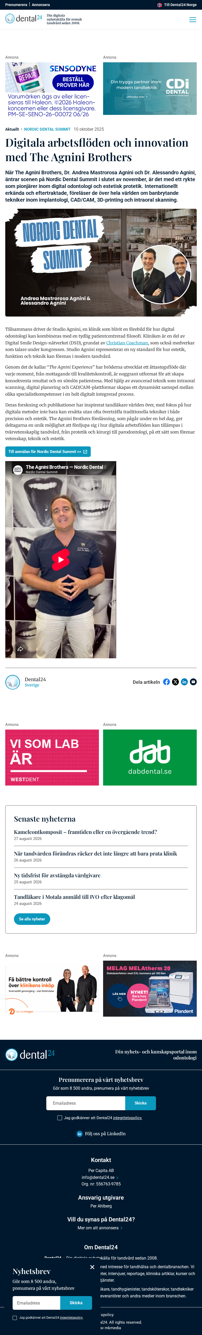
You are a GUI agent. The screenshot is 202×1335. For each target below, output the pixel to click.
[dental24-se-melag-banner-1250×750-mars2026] (150, 989)
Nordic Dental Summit (47, 129)
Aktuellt (12, 129)
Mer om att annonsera (98, 1227)
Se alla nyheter (32, 919)
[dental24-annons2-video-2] (150, 88)
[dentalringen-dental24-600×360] (52, 989)
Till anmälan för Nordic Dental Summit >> (44, 451)
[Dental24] (52, 758)
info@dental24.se (98, 1177)
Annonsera (41, 5)
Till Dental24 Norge (180, 5)
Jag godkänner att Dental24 (103, 1117)
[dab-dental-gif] (150, 758)
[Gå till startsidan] (30, 1054)
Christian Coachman (127, 342)
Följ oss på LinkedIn (105, 1133)
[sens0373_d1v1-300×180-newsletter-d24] (52, 90)
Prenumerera (16, 5)
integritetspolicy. (127, 1117)
